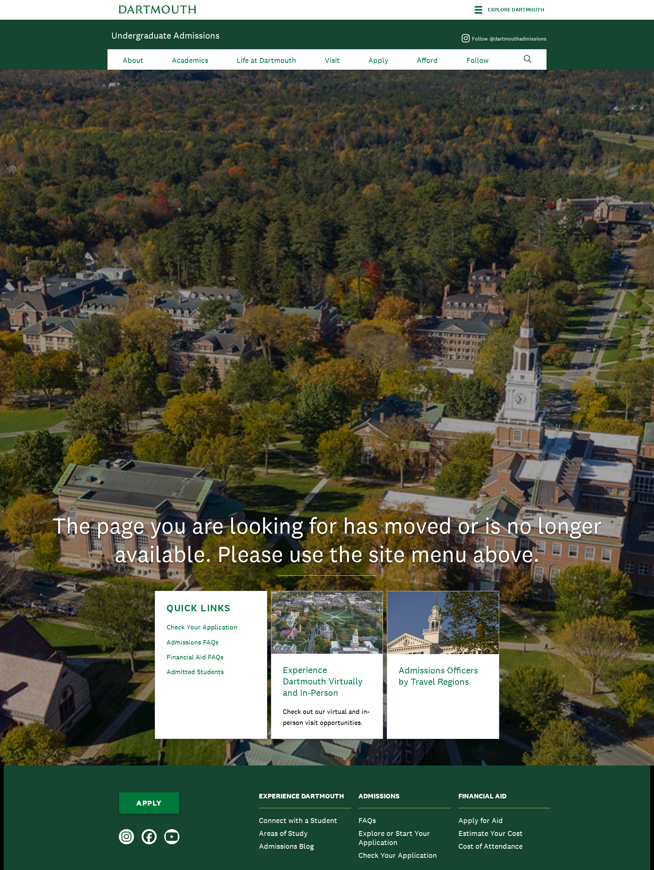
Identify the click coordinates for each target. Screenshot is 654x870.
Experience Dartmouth (301, 796)
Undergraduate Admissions (165, 35)
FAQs (367, 820)
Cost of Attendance (490, 846)
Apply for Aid (480, 820)
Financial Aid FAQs (195, 657)
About (133, 60)
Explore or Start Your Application (394, 837)
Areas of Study (283, 833)
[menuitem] (305, 828)
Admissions (379, 796)
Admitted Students (195, 671)
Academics (190, 60)
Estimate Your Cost (490, 833)
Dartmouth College (157, 9)
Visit (332, 60)
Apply (378, 60)
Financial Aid (482, 796)
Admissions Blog (286, 846)
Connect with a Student (298, 820)
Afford (427, 60)
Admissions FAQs (192, 642)
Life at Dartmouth (266, 60)
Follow (477, 60)
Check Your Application (202, 627)
